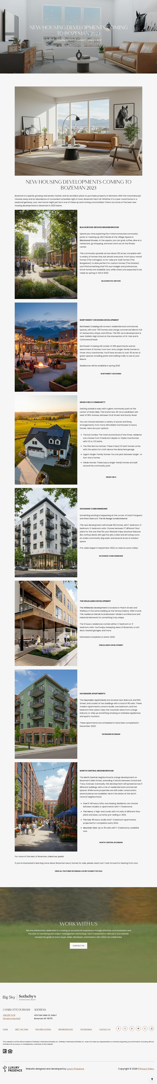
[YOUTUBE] (138, 1028)
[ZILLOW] (151, 1028)
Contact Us (104, 1029)
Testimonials (86, 1029)
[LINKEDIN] (131, 1028)
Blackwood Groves (89, 240)
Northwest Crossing (89, 326)
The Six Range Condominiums (113, 518)
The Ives (87, 819)
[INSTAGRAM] (125, 1028)
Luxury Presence (75, 1068)
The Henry (88, 811)
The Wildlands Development (93, 607)
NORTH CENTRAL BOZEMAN (111, 842)
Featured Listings (43, 1029)
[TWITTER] (145, 1028)
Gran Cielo (94, 412)
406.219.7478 (9, 1015)
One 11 (86, 803)
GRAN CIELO (111, 477)
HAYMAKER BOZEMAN (111, 734)
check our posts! (56, 856)
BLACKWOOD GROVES (111, 281)
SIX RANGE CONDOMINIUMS (111, 556)
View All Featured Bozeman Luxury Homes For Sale (78, 871)
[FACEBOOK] (118, 1028)
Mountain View (90, 827)
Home (5, 1029)
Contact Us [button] (78, 945)
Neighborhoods (65, 1029)
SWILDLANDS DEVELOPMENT (111, 645)
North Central (90, 777)
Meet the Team (21, 1029)
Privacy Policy (146, 1068)
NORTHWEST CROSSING (111, 373)
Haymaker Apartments (95, 700)
